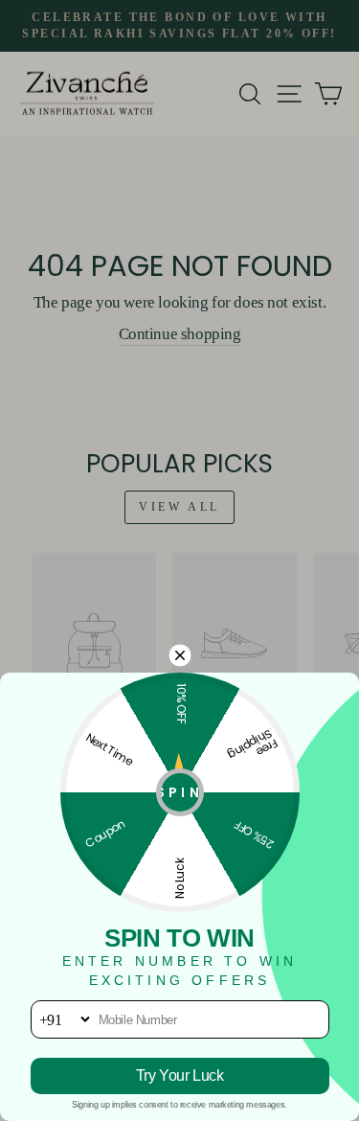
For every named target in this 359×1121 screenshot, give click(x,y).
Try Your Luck (180, 1075)
